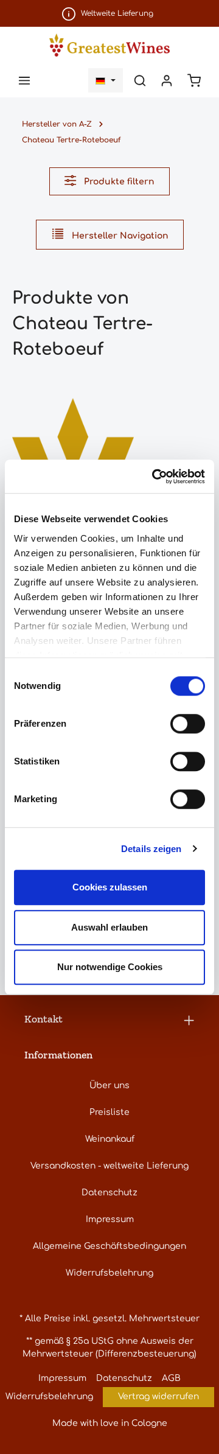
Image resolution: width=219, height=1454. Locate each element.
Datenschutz (109, 1192)
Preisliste (109, 1112)
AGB (171, 1378)
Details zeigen (151, 849)
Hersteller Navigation (119, 235)
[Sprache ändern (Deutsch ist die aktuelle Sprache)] (105, 80)
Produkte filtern (118, 181)
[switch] (187, 723)
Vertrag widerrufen (158, 1396)
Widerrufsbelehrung (109, 1272)
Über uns (109, 1085)
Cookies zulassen (109, 887)
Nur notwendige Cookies (109, 967)
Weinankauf (109, 1139)
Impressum (110, 1219)
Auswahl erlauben (109, 927)
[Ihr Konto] (167, 80)
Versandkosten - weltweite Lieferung (109, 1165)
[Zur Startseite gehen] (109, 44)
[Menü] (24, 80)
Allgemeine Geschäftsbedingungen (109, 1246)
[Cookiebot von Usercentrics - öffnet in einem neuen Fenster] (154, 476)
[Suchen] (140, 80)
